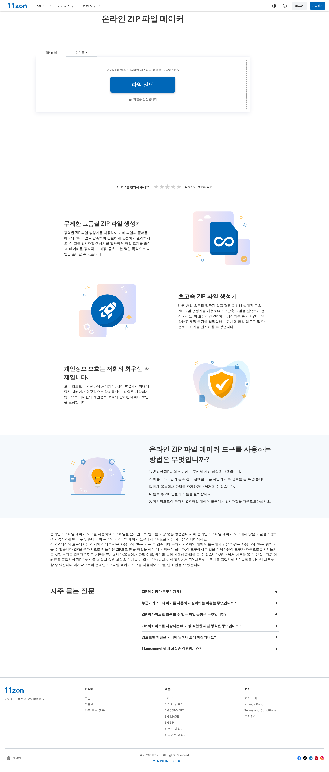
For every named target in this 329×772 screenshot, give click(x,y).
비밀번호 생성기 (175, 735)
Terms (175, 760)
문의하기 (250, 716)
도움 (88, 698)
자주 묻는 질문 (95, 710)
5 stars (179, 187)
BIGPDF (169, 698)
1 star (156, 187)
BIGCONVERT (174, 710)
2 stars (161, 187)
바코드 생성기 (174, 728)
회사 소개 (251, 698)
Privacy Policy (254, 704)
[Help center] (285, 6)
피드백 (89, 704)
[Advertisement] (142, 35)
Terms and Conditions (260, 710)
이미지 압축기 (174, 704)
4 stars (173, 187)
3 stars (167, 187)
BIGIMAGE (171, 716)
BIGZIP (169, 722)
